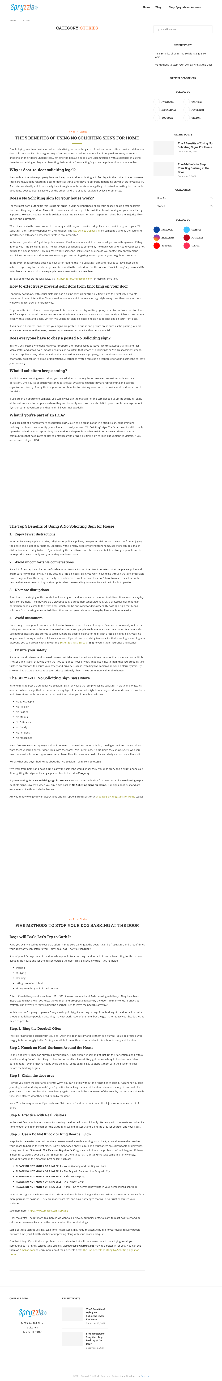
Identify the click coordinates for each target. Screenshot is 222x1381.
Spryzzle (145, 1376)
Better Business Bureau (73, 642)
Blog (158, 7)
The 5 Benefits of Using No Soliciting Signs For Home (77, 138)
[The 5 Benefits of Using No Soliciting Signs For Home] (163, 148)
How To (184, 198)
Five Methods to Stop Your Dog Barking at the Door (77, 925)
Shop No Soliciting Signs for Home (115, 796)
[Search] (210, 7)
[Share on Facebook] (74, 808)
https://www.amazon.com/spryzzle (48, 1210)
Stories (184, 206)
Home (146, 7)
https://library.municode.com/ (74, 278)
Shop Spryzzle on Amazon (185, 7)
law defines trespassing (86, 230)
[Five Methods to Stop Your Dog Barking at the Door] (163, 169)
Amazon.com (27, 1250)
